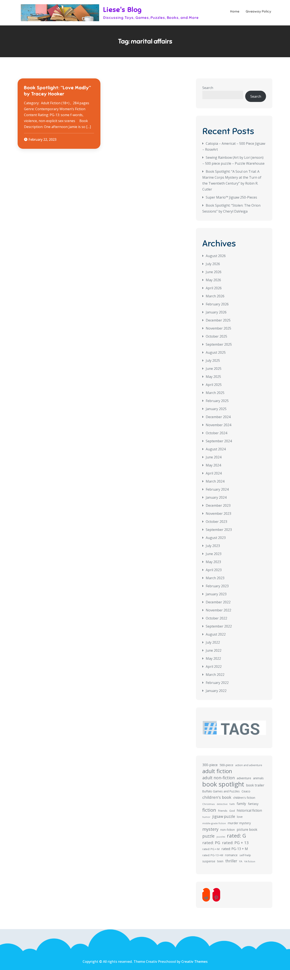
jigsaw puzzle (223, 816)
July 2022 (213, 642)
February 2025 (217, 400)
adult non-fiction (218, 778)
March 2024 (215, 481)
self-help (245, 855)
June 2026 (213, 272)
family (241, 803)
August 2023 (216, 537)
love (240, 817)
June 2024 (213, 457)
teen (220, 861)
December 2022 (218, 602)
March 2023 (215, 578)
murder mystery (239, 823)
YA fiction (249, 861)
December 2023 (218, 505)
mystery (210, 829)
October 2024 (216, 433)
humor (206, 816)
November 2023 (218, 513)
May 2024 (213, 465)
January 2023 (216, 594)
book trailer (255, 785)
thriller (231, 861)
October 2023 (216, 521)
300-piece (210, 765)
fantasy (253, 804)
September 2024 (219, 441)
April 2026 (214, 288)
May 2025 (213, 376)
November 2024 (218, 425)
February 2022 (217, 682)
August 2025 (216, 352)
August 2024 (216, 449)
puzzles (221, 836)
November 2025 (218, 328)
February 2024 (217, 489)
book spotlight (223, 784)
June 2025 (213, 368)
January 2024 (216, 497)
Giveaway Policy (258, 11)
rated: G (236, 836)
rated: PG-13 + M (234, 848)
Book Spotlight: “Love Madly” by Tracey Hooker (57, 91)
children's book (216, 797)
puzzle (208, 836)
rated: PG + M (211, 849)
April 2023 (214, 570)
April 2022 (214, 666)
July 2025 (213, 360)
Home (234, 11)
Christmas (208, 804)
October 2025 (216, 336)
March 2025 (215, 392)
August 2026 (216, 255)
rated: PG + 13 (235, 842)
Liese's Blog (122, 9)
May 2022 (213, 658)
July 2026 (213, 264)
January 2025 (216, 408)
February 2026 (217, 304)
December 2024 (218, 417)
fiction (209, 810)
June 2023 (213, 553)
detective (222, 804)
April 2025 (214, 384)
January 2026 (216, 312)
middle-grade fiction (214, 823)
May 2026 (213, 280)
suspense (208, 861)
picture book (247, 829)
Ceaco (246, 791)
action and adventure (248, 765)
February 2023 (217, 586)
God (232, 811)
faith (232, 804)
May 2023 (213, 561)
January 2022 (216, 690)
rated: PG (211, 842)
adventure (244, 778)
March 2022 (215, 674)
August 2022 (216, 634)
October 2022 (216, 618)
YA (240, 861)
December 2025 (218, 320)
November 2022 (218, 610)
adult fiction (217, 771)
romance (231, 855)
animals (258, 778)
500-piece (226, 765)
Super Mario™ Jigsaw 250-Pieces (231, 197)
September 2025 (219, 344)
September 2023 (219, 529)
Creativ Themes (194, 961)
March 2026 (215, 296)
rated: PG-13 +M (212, 855)
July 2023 (213, 545)
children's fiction (244, 798)
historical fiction (249, 810)
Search (207, 87)
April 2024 (214, 473)
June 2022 (213, 650)
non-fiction (227, 830)
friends (222, 811)
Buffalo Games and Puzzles (221, 791)
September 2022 (219, 626)
